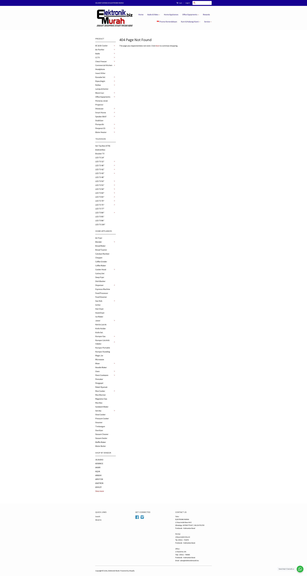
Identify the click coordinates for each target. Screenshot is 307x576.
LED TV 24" (99, 157)
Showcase (99, 108)
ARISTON (99, 479)
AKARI (97, 467)
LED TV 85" (99, 216)
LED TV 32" (99, 161)
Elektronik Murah (114, 571)
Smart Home (100, 112)
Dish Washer (100, 281)
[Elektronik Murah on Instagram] (142, 518)
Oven (97, 371)
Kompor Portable (102, 347)
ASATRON (99, 483)
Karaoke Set (100, 77)
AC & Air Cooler (101, 45)
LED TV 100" (100, 224)
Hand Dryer (99, 313)
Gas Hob (98, 301)
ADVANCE (99, 463)
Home (140, 14)
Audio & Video (153, 14)
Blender (98, 242)
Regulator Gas (101, 399)
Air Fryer (98, 238)
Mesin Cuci (99, 93)
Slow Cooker (100, 414)
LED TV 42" (99, 169)
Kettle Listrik (100, 324)
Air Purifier (99, 49)
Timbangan (100, 426)
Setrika (98, 410)
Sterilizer (99, 430)
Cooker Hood (100, 269)
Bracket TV (99, 153)
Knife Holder (100, 328)
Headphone (100, 69)
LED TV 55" (99, 185)
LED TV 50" (99, 181)
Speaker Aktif (100, 116)
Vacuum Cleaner (101, 434)
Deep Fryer (99, 277)
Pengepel (99, 383)
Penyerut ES (100, 128)
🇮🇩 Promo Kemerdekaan (167, 21)
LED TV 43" (99, 173)
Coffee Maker (100, 265)
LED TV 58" (99, 189)
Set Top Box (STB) (102, 146)
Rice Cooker (100, 391)
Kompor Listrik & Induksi (102, 342)
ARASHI (98, 475)
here (157, 46)
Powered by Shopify (127, 571)
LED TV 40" (99, 165)
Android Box (100, 150)
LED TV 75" (99, 205)
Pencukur (99, 379)
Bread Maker (100, 246)
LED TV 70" (99, 201)
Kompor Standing (102, 351)
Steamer (98, 422)
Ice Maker (99, 316)
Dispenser (99, 285)
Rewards (206, 14)
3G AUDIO (99, 459)
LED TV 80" (99, 212)
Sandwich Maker (101, 407)
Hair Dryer (99, 309)
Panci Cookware (101, 375)
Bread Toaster (101, 250)
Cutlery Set (99, 273)
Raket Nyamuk (101, 387)
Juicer (97, 320)
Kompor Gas (100, 336)
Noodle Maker (101, 367)
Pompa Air (99, 124)
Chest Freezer (101, 61)
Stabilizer (99, 120)
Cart (180, 3)
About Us (98, 520)
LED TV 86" (99, 220)
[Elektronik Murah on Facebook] (137, 518)
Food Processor (101, 293)
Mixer (97, 363)
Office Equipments (190, 14)
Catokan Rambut (102, 254)
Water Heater (100, 132)
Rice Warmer (100, 395)
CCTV (97, 57)
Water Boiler (100, 446)
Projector (99, 104)
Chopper (98, 257)
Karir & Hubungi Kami (190, 21)
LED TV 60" (99, 193)
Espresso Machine (102, 289)
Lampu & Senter (101, 89)
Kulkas (98, 85)
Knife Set (99, 332)
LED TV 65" (99, 197)
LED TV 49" (99, 177)
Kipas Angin (100, 81)
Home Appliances (171, 14)
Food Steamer (101, 297)
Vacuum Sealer (101, 438)
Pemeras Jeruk (101, 101)
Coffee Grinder (101, 261)
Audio (97, 53)
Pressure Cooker (102, 418)
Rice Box (98, 403)
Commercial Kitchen (103, 65)
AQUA (97, 471)
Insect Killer (100, 73)
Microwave (99, 359)
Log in (188, 3)
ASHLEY (98, 487)
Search (97, 517)
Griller (98, 305)
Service (207, 21)
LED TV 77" (99, 208)
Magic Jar (99, 355)
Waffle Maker (100, 442)
